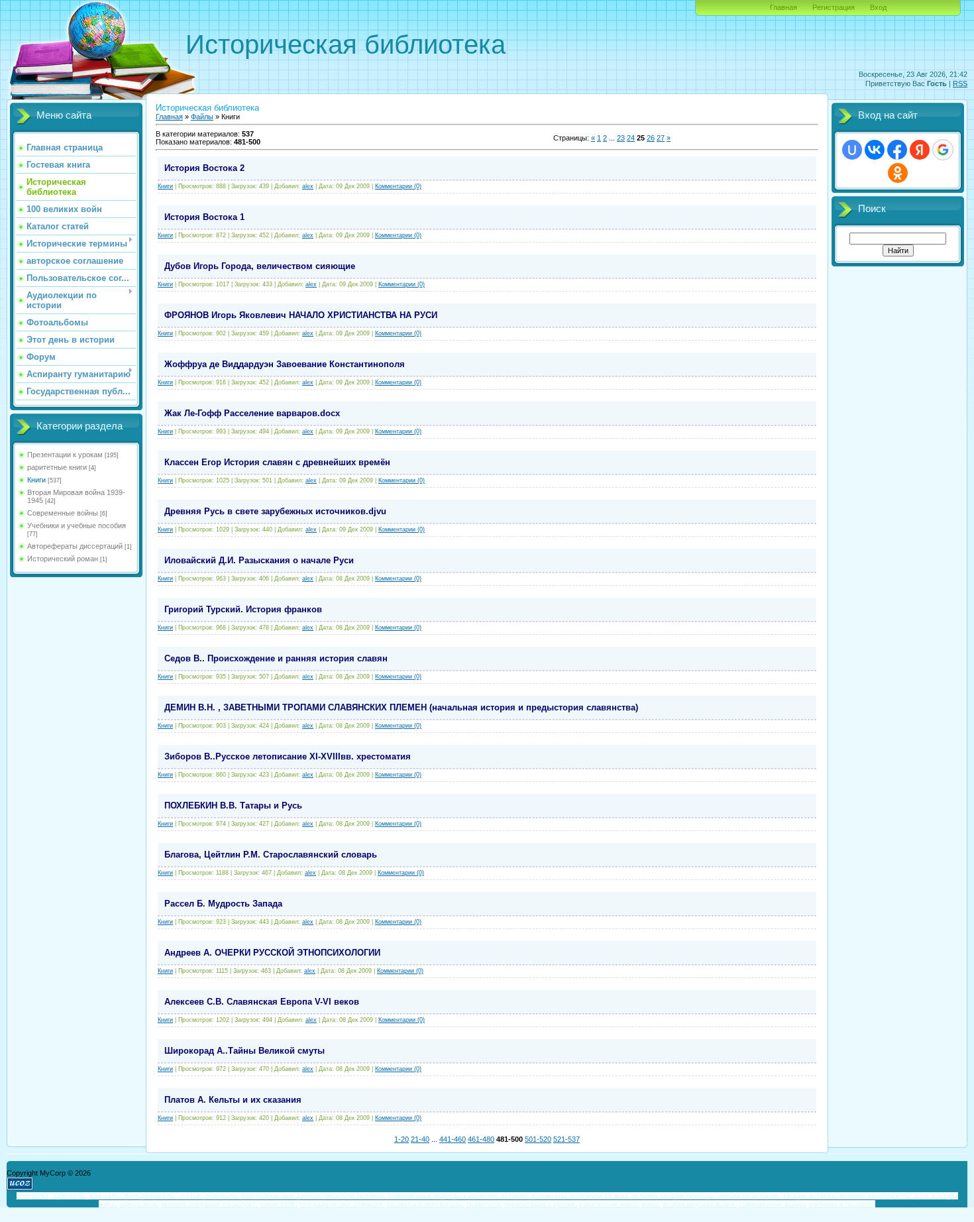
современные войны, (772, 1203)
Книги (36, 480)
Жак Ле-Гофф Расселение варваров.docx (252, 413)
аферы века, (139, 1203)
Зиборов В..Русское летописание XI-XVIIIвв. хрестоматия (287, 756)
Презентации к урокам (65, 455)
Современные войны (62, 513)
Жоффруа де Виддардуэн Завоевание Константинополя (284, 364)
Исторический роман (62, 559)
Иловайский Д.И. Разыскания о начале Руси (259, 560)
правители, (484, 1203)
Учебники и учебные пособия (76, 525)
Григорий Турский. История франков (243, 609)
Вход (878, 7)
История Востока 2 (204, 168)
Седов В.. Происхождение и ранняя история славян (276, 658)
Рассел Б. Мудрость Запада (223, 904)
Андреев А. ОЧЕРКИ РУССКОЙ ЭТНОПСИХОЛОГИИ (272, 953)
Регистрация (833, 7)
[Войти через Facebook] (897, 150)
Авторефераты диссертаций (75, 546)
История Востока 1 (204, 217)
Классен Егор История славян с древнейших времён (277, 462)
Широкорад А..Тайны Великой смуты (244, 1051)
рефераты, (221, 1195)
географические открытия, (341, 1203)
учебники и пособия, (840, 1203)
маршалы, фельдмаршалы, (133, 1195)
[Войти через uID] (852, 150)
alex (307, 186)
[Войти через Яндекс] (920, 150)
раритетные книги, (609, 1203)
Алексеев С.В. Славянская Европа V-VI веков (261, 1002)
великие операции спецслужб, (209, 1203)
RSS (960, 83)
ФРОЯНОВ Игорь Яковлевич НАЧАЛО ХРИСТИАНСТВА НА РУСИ (300, 315)
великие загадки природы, (674, 1195)
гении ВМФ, (279, 1203)
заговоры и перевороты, (425, 1203)
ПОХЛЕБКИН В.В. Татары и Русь (233, 805)
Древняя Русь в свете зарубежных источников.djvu (275, 511)
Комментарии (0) (398, 186)
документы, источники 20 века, (580, 1195)
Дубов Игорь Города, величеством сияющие (259, 266)
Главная (783, 7)
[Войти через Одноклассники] (898, 173)
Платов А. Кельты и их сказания (232, 1100)
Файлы (202, 117)
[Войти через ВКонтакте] (875, 150)
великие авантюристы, (875, 1195)
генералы (32, 1195)
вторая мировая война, (700, 1203)
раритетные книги (57, 467)
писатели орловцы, (355, 1195)
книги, (651, 1203)
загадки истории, (810, 1195)
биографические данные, (282, 1195)
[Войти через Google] (942, 149)
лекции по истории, (749, 1195)
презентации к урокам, (540, 1203)
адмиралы (68, 1195)
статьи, (190, 1195)
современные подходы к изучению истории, (458, 1195)
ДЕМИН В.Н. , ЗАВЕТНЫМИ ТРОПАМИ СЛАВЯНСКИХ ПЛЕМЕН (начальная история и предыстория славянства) (401, 707)
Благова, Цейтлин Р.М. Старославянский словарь (270, 855)
